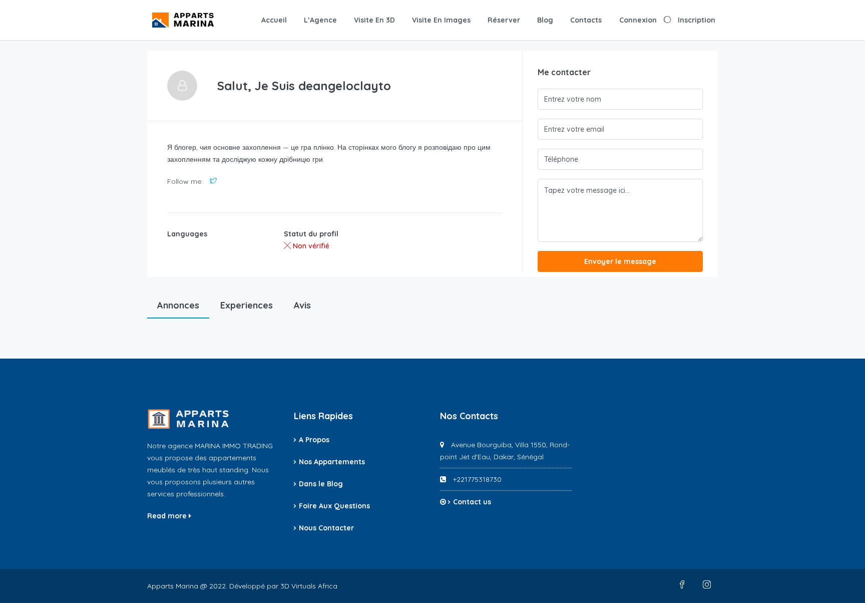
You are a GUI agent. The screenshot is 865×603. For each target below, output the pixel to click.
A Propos (314, 439)
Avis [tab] (302, 305)
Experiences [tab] (246, 305)
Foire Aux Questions (334, 505)
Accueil (274, 20)
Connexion (638, 20)
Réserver (504, 20)
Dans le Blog (321, 483)
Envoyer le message (620, 261)
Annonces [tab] (178, 305)
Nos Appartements (332, 461)
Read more (168, 515)
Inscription (696, 20)
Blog (545, 20)
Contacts (586, 20)
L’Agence (320, 20)
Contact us (472, 501)
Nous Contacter (326, 527)
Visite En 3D (374, 20)
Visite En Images (441, 20)
